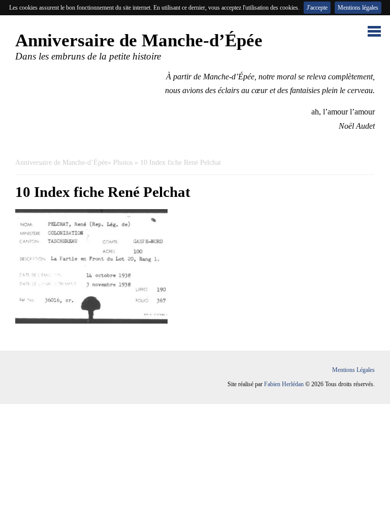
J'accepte (317, 7)
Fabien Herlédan (284, 384)
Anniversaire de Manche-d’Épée (61, 162)
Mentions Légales (353, 369)
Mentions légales (358, 7)
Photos (123, 162)
